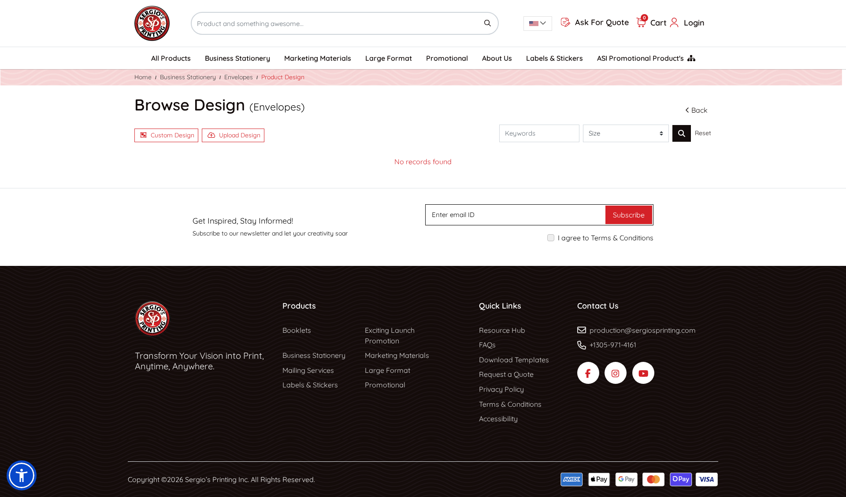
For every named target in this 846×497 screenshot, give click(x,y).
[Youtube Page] (643, 373)
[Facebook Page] (588, 373)
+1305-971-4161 (613, 344)
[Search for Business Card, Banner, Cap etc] (681, 133)
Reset (703, 133)
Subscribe (629, 214)
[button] (21, 475)
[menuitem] (171, 58)
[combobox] (537, 23)
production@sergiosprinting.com (643, 330)
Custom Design (172, 135)
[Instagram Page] (616, 373)
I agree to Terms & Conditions (605, 237)
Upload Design (239, 135)
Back (699, 110)
